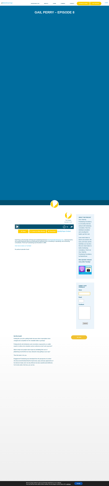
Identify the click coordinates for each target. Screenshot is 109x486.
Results (46, 3)
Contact (72, 3)
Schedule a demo (83, 3)
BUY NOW (79, 337)
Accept (78, 483)
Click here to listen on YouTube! (23, 245)
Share (24, 231)
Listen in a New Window (38, 231)
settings (68, 484)
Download (53, 231)
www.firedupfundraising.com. (55, 239)
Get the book (95, 3)
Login (106, 2)
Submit (85, 323)
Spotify (59, 231)
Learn (54, 3)
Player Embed (66, 231)
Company (63, 3)
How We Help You (35, 3)
